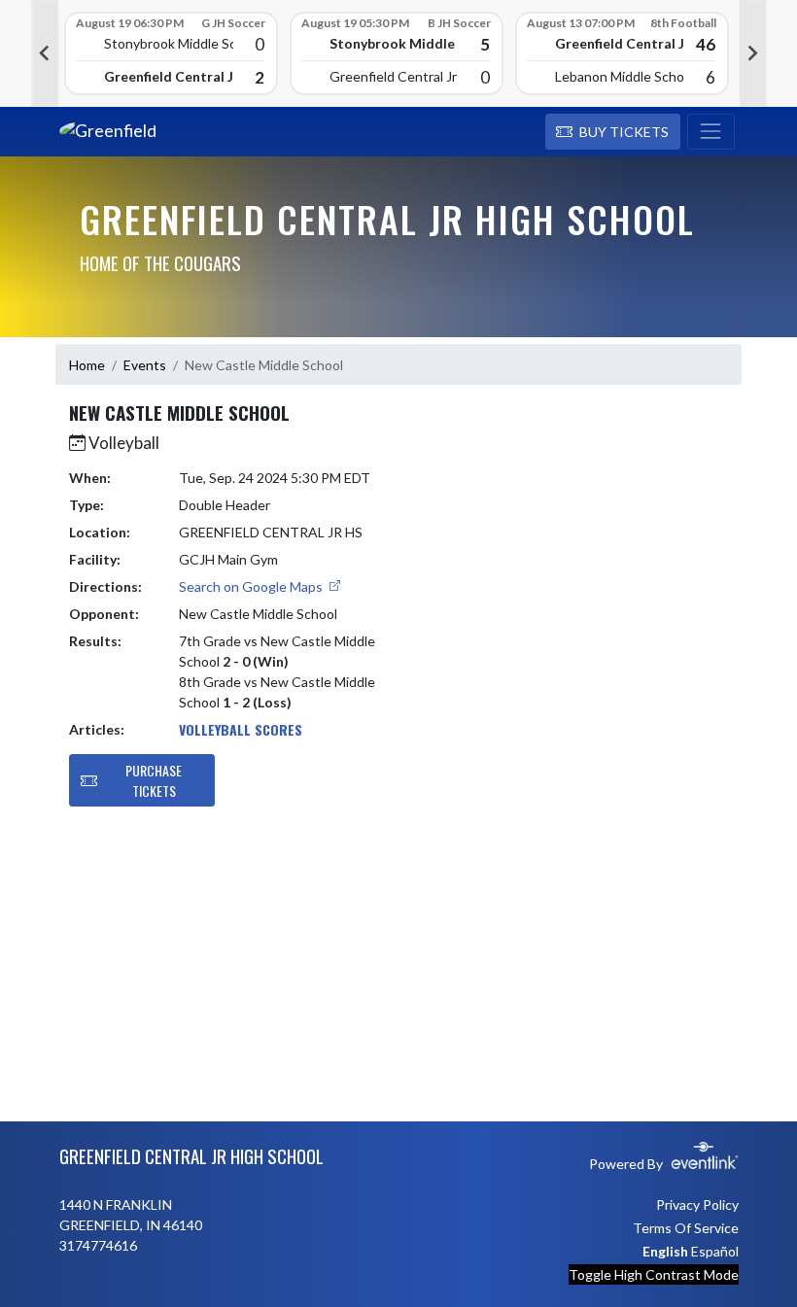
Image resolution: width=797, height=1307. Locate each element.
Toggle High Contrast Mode (654, 1274)
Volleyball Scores (240, 729)
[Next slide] (753, 53)
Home (87, 365)
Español (715, 1251)
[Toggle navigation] (711, 132)
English (665, 1251)
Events (144, 365)
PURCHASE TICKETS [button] (153, 780)
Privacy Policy (697, 1204)
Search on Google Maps (252, 586)
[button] (612, 132)
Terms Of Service (686, 1228)
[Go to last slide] (44, 53)
